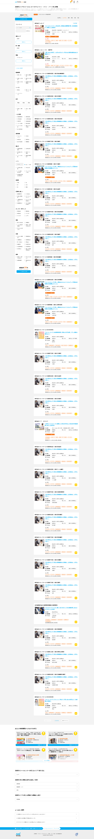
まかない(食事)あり (20, 237)
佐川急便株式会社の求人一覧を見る (51, 622)
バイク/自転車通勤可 (20, 225)
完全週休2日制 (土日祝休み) (20, 175)
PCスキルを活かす (28, 257)
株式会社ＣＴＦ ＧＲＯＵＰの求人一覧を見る (53, 440)
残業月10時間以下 (28, 156)
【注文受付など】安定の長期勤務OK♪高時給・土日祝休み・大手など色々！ (61, 76)
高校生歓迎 (28, 116)
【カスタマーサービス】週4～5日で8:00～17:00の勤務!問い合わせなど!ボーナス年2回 (61, 608)
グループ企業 (53, 833)
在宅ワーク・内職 (28, 153)
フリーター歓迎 (19, 126)
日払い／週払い (28, 109)
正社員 (27, 136)
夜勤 (26, 187)
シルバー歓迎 (19, 123)
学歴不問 (19, 121)
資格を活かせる (28, 261)
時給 (18, 102)
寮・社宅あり (19, 242)
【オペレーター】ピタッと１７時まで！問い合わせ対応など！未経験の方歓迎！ (61, 700)
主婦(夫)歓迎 (28, 121)
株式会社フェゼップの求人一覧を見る (51, 43)
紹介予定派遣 (19, 141)
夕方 (26, 184)
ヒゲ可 (27, 215)
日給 (24, 102)
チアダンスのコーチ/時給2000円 (45, 14)
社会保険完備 (19, 246)
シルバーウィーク (19, 94)
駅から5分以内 (20, 222)
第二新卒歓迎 (19, 129)
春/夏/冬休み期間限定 (28, 82)
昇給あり (27, 242)
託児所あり (19, 248)
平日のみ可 (28, 167)
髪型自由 (27, 211)
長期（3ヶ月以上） (20, 82)
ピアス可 (27, 213)
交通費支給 (19, 239)
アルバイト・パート (19, 137)
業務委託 (27, 141)
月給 (29, 102)
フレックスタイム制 (28, 172)
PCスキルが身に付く (20, 229)
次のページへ (64, 720)
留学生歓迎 (28, 123)
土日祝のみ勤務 (19, 168)
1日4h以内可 (28, 148)
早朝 (18, 182)
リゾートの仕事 (19, 156)
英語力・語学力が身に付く (28, 225)
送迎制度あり (28, 239)
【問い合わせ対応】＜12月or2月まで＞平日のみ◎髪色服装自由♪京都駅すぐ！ (61, 53)
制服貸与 (19, 244)
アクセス (39, 833)
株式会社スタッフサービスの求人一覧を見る (53, 89)
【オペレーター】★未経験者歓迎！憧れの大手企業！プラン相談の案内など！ (61, 333)
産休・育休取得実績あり (28, 249)
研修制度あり (28, 236)
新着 (69, 17)
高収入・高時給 (19, 109)
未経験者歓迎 (19, 116)
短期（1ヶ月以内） (20, 79)
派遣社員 (27, 139)
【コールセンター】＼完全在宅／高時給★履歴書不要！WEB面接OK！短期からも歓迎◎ (61, 26)
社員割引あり (28, 244)
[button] (47, 799)
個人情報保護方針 (59, 833)
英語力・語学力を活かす (19, 257)
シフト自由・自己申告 (19, 172)
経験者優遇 (19, 260)
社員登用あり (28, 246)
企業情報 (35, 833)
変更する (23, 42)
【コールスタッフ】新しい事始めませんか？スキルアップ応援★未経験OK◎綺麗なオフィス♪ (61, 167)
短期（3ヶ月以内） (28, 79)
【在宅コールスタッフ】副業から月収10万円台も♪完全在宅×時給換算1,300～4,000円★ (61, 424)
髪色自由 (19, 211)
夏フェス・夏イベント (28, 90)
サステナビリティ (44, 833)
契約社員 (19, 139)
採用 (49, 833)
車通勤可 (27, 222)
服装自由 (19, 213)
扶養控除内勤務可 (19, 149)
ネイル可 (19, 215)
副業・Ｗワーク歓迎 (28, 126)
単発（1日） (19, 74)
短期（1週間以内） (28, 75)
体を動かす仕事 (19, 153)
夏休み (18, 89)
